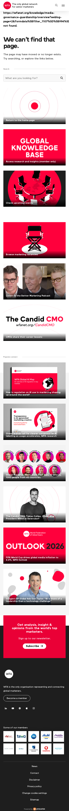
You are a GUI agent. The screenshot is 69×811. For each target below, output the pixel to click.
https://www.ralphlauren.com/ (8, 748)
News (34, 766)
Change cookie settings (34, 793)
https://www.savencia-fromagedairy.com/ (21, 748)
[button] (64, 5)
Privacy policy (34, 786)
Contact (34, 773)
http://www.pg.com (33, 736)
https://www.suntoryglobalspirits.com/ (58, 748)
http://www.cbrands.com (33, 748)
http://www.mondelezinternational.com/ (58, 736)
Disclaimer (34, 779)
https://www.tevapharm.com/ (21, 736)
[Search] (62, 78)
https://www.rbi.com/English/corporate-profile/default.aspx (8, 736)
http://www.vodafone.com (46, 748)
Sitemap (34, 799)
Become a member (17, 698)
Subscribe (33, 646)
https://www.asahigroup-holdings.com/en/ (46, 736)
